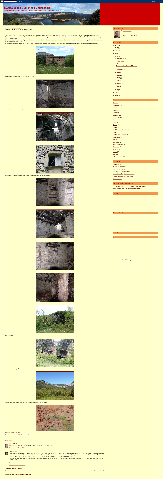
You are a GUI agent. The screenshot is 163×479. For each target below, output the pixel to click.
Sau (114, 139)
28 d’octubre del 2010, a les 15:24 (16, 447)
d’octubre (119, 64)
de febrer (119, 83)
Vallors (115, 152)
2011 (116, 53)
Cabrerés (115, 103)
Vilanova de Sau (117, 157)
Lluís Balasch (127, 31)
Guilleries (19, 434)
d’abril (118, 78)
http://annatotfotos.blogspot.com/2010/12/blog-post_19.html (129, 186)
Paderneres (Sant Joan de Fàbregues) (126, 66)
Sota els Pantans (118, 144)
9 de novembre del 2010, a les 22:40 (17, 465)
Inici (55, 471)
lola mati (11, 451)
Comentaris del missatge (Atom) (22, 474)
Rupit (114, 127)
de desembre (120, 58)
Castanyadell (116, 105)
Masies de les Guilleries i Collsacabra (27, 7)
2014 (116, 45)
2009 (116, 90)
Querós (115, 125)
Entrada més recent (10, 471)
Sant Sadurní (116, 137)
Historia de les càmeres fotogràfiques (123, 176)
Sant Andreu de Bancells (120, 130)
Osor (114, 122)
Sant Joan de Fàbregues (27, 434)
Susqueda (116, 147)
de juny (119, 72)
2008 (116, 92)
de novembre (120, 61)
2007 (116, 95)
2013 (116, 48)
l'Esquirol (115, 120)
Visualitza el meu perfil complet (129, 35)
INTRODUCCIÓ (117, 117)
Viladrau (115, 154)
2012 (116, 50)
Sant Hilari (116, 132)
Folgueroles (116, 110)
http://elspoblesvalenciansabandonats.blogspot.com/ (127, 188)
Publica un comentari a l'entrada (13, 468)
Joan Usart (12, 443)
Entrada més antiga (99, 471)
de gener (119, 86)
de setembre (120, 69)
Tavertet (115, 149)
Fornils (115, 112)
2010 (116, 56)
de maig (119, 75)
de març (119, 80)
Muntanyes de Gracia (119, 166)
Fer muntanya (117, 164)
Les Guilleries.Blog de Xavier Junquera (123, 174)
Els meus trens (117, 179)
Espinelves (116, 107)
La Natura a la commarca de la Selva (123, 171)
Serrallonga (116, 142)
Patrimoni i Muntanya (119, 169)
